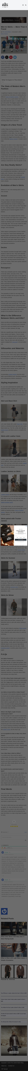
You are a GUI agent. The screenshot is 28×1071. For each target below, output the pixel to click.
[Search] (25, 5)
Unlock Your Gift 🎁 (20, 539)
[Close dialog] (26, 526)
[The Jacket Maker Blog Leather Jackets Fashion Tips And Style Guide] (5, 5)
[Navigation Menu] (23, 5)
